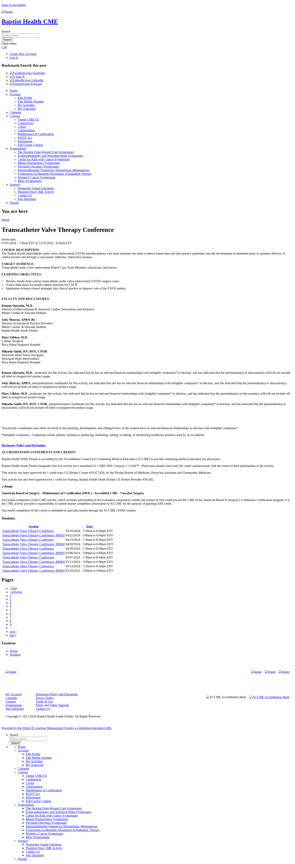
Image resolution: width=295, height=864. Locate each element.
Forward (36, 84)
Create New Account (23, 54)
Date (89, 526)
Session (34, 526)
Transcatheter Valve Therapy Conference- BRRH (33, 535)
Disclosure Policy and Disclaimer (24, 445)
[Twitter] (270, 672)
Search (6, 31)
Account (15, 94)
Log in (14, 57)
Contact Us (25, 195)
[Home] (7, 11)
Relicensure (25, 141)
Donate (14, 202)
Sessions (15, 654)
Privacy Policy (45, 698)
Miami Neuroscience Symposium (39, 163)
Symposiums (18, 148)
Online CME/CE (28, 119)
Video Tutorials (59, 705)
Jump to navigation (14, 5)
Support (15, 184)
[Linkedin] (284, 672)
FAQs (39, 705)
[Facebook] (256, 672)
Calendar (15, 112)
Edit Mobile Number (31, 101)
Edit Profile (25, 98)
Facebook (38, 73)
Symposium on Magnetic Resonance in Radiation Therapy (55, 173)
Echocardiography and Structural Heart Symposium (50, 155)
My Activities (26, 105)
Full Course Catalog (30, 145)
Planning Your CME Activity (36, 192)
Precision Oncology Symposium (38, 166)
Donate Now (135, 671)
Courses (15, 116)
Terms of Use (44, 701)
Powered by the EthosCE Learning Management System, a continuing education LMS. (57, 728)
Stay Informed (27, 199)
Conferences (26, 123)
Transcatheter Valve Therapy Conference (28, 531)
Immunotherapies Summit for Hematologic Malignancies (53, 170)
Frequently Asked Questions (36, 188)
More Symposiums (30, 181)
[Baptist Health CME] (11, 672)
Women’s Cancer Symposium (36, 177)
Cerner (22, 126)
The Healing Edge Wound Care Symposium (46, 152)
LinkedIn (37, 80)
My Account (13, 694)
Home (13, 90)
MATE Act (25, 137)
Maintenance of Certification (36, 134)
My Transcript (27, 108)
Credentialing (26, 130)
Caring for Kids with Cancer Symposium (44, 159)
